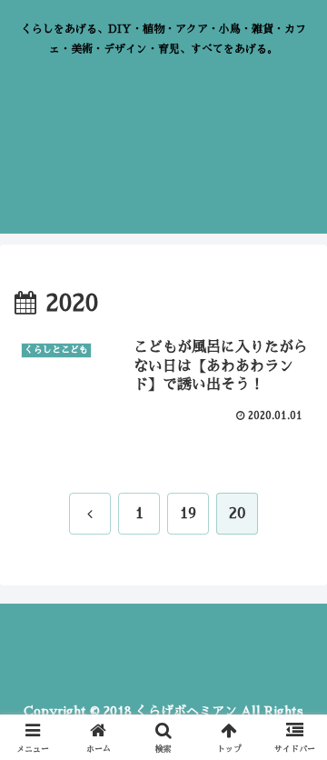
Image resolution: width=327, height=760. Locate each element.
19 (188, 513)
